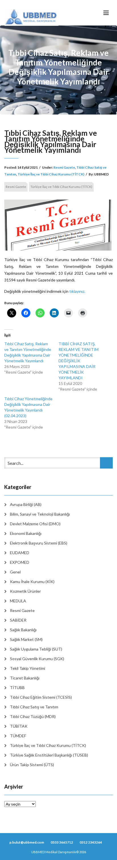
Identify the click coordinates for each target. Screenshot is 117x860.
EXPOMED (19, 562)
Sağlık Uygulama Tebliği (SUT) (36, 649)
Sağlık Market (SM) (26, 639)
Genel (15, 571)
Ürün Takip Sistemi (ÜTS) (32, 764)
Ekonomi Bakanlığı (25, 533)
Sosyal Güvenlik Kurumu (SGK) (37, 658)
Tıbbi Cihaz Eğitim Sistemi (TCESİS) (41, 697)
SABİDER (18, 620)
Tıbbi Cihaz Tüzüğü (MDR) (33, 716)
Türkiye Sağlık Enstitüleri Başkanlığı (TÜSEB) (49, 755)
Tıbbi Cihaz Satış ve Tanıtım (34, 706)
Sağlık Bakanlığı (23, 629)
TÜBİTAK (19, 726)
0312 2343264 (91, 842)
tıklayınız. (77, 291)
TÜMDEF (18, 735)
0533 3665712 (62, 842)
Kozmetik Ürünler (25, 591)
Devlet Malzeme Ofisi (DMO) (35, 523)
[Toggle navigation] (106, 13)
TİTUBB (17, 687)
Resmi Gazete (64, 167)
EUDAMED (19, 552)
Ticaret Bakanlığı (24, 677)
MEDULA (18, 600)
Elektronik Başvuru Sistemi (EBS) (38, 543)
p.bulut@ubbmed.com (26, 842)
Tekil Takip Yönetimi (27, 668)
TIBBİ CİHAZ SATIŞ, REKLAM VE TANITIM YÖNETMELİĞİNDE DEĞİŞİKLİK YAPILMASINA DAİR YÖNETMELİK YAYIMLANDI (78, 360)
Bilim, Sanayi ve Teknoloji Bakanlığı (40, 514)
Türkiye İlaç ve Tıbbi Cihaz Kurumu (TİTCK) (51, 174)
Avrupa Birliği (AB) (25, 504)
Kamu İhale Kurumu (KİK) (32, 581)
